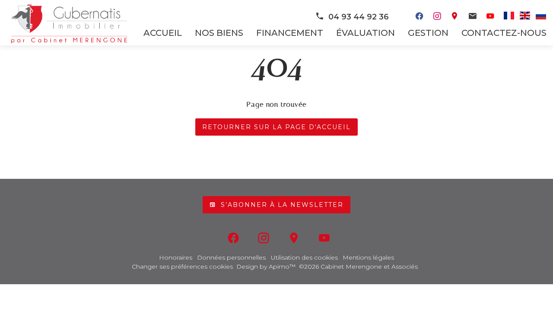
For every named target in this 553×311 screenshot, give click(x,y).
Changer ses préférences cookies (182, 266)
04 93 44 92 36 (358, 17)
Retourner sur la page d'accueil (276, 127)
